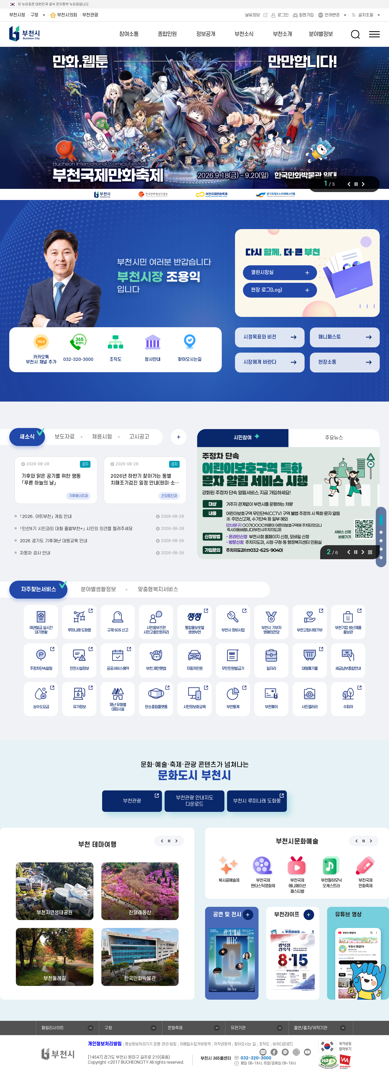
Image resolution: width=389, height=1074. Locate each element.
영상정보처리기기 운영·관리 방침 (151, 1044)
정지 (356, 184)
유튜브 (307, 1052)
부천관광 (132, 801)
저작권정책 (222, 1044)
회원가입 (306, 15)
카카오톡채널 (285, 1052)
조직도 (264, 1044)
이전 (348, 184)
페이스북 (274, 1052)
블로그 (262, 1052)
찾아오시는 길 (245, 1044)
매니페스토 (329, 337)
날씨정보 (252, 15)
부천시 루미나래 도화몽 (257, 801)
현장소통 (327, 362)
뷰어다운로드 (283, 1044)
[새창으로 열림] (194, 124)
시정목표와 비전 (259, 337)
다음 (363, 184)
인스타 (296, 1052)
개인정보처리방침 (105, 1043)
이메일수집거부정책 (195, 1044)
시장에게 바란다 (259, 362)
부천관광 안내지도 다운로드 (194, 801)
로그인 (283, 15)
